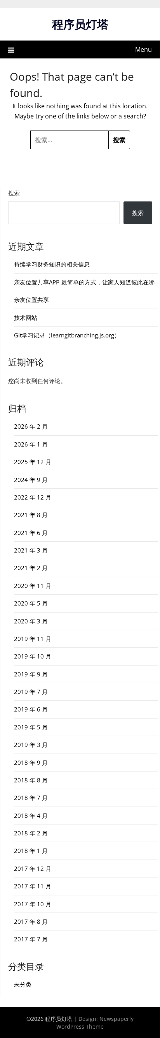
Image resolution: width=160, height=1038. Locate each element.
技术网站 (25, 317)
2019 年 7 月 (31, 692)
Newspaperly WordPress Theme (95, 1022)
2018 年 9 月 (31, 762)
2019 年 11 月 (32, 639)
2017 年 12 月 (32, 868)
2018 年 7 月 (31, 797)
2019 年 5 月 (31, 727)
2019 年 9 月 (31, 674)
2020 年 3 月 (31, 621)
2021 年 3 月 (31, 550)
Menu (143, 49)
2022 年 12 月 (32, 497)
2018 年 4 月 (31, 815)
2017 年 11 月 (32, 886)
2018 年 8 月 (31, 780)
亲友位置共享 (31, 300)
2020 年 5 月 (31, 603)
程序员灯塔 (80, 24)
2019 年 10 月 (32, 656)
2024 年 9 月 (31, 480)
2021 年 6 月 (31, 533)
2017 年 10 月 (32, 904)
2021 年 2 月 (31, 568)
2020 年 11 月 (32, 586)
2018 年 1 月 (31, 850)
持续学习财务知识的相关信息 (52, 264)
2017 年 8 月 (31, 921)
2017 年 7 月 (31, 939)
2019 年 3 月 (31, 744)
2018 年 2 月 (31, 833)
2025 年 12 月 (32, 462)
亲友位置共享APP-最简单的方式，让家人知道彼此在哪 (84, 282)
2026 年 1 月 (31, 444)
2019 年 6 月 (31, 709)
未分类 (22, 984)
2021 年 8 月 (31, 515)
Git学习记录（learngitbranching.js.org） (67, 335)
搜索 (14, 193)
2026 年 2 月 (31, 426)
